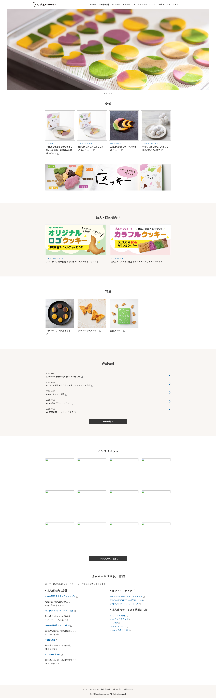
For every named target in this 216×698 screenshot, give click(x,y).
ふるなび (114, 622)
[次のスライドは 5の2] (206, 49)
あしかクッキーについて (144, 4)
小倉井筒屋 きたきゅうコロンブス (60, 596)
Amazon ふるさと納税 (120, 629)
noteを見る (108, 421)
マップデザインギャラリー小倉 (59, 610)
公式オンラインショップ (170, 4)
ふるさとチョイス (118, 626)
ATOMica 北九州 (52, 654)
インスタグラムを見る (108, 558)
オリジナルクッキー (121, 4)
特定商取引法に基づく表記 (111, 689)
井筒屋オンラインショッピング (124, 603)
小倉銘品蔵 (50, 639)
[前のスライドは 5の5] (9, 49)
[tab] (104, 93)
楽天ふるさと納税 (118, 615)
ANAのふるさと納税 (119, 619)
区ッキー (92, 4)
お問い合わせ (128, 689)
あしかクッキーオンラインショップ (126, 596)
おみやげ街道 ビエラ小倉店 (57, 625)
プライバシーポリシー (91, 689)
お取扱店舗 (104, 4)
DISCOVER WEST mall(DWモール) (126, 600)
